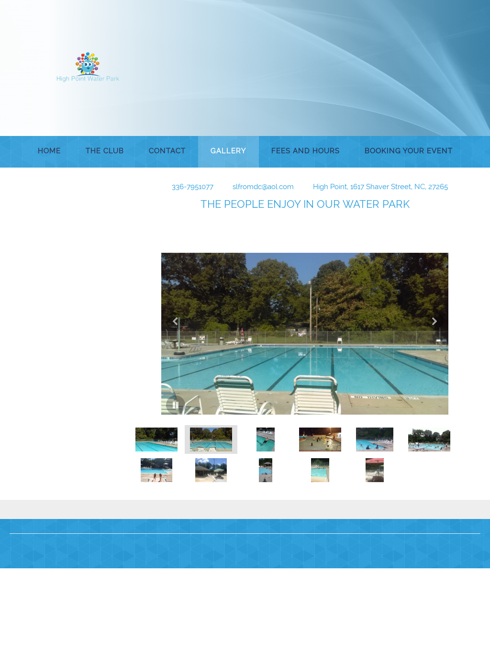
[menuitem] (49, 152)
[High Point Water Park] (88, 67)
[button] (304, 321)
